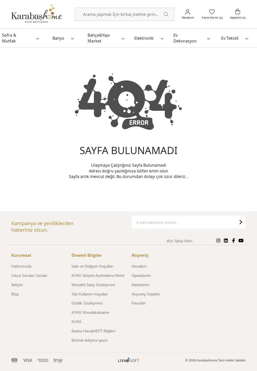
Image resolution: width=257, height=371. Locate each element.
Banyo (58, 38)
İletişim (17, 285)
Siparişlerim (141, 275)
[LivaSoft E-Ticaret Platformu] (128, 360)
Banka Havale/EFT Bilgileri (93, 331)
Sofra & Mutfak (9, 37)
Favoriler (139, 303)
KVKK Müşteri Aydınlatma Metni (98, 275)
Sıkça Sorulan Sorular (29, 275)
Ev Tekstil (229, 38)
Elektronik (144, 38)
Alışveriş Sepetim (146, 294)
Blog (15, 294)
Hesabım (139, 266)
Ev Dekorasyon (185, 37)
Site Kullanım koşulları (90, 294)
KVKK (77, 322)
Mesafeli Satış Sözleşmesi (93, 285)
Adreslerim (140, 285)
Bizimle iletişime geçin (90, 340)
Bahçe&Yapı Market (99, 37)
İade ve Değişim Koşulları (92, 266)
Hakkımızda (21, 266)
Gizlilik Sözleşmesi (87, 303)
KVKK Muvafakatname (90, 312)
